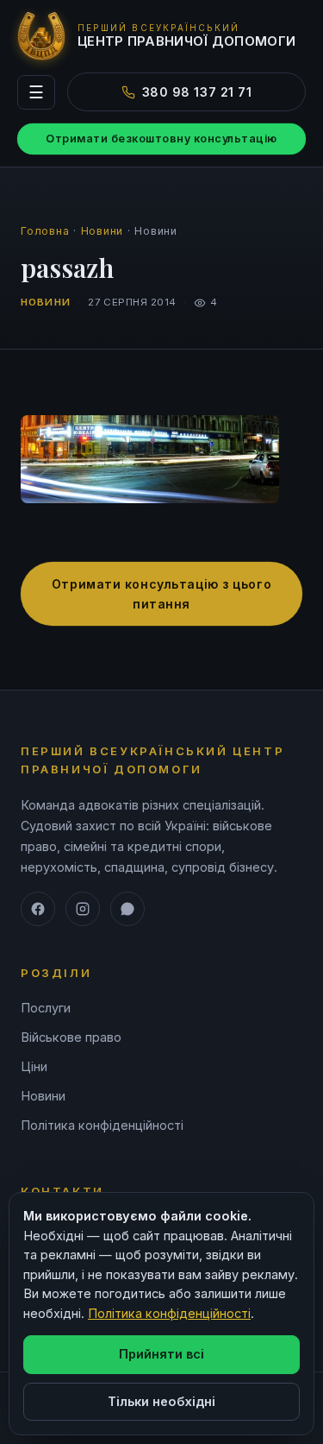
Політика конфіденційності (102, 1125)
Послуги (46, 1007)
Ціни (34, 1066)
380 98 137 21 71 (197, 92)
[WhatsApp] (127, 909)
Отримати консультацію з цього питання (161, 594)
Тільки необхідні (161, 1401)
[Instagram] (82, 909)
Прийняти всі (161, 1353)
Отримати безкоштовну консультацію (161, 138)
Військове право (71, 1037)
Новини (102, 230)
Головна (45, 230)
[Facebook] (38, 909)
